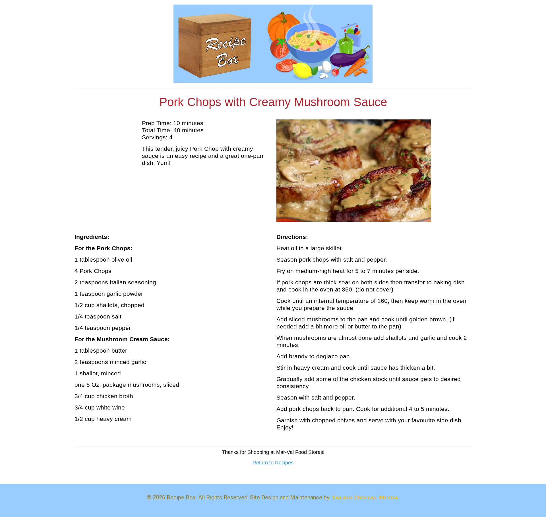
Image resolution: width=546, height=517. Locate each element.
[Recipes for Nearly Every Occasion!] (273, 43)
